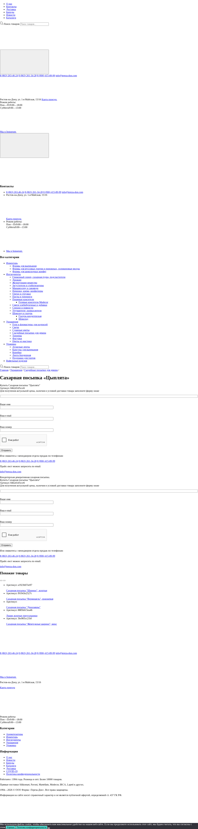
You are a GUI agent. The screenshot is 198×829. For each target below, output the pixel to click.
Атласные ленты (21, 347)
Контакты (11, 6)
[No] (48, 828)
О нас (9, 3)
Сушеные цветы (21, 330)
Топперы (17, 335)
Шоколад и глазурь (22, 313)
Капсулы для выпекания (25, 349)
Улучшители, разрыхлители (27, 310)
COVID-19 (11, 771)
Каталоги (11, 17)
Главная (4, 370)
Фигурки (17, 338)
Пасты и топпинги (22, 296)
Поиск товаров (11, 24)
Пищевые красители (23, 299)
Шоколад (23, 319)
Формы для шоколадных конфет (29, 271)
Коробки (17, 352)
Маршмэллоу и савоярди (25, 288)
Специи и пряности (22, 307)
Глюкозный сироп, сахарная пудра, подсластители (38, 277)
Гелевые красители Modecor (33, 302)
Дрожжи (16, 280)
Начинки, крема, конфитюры (27, 291)
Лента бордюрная (21, 355)
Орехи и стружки (21, 294)
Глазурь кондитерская (30, 316)
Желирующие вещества (24, 282)
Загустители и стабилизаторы (28, 285)
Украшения (12, 321)
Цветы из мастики (22, 341)
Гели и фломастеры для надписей (30, 324)
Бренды (10, 12)
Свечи (15, 327)
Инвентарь (12, 263)
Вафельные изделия (16, 360)
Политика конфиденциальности (23, 774)
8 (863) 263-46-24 (9, 75)
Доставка (11, 9)
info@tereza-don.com (66, 75)
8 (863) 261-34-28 (28, 75)
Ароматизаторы (14, 734)
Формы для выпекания (24, 266)
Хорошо (10, 827)
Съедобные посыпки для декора (29, 333)
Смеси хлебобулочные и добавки (29, 305)
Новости (10, 15)
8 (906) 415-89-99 (46, 75)
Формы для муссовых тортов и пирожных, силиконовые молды (46, 268)
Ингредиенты (13, 274)
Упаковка (11, 344)
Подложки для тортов (23, 358)
